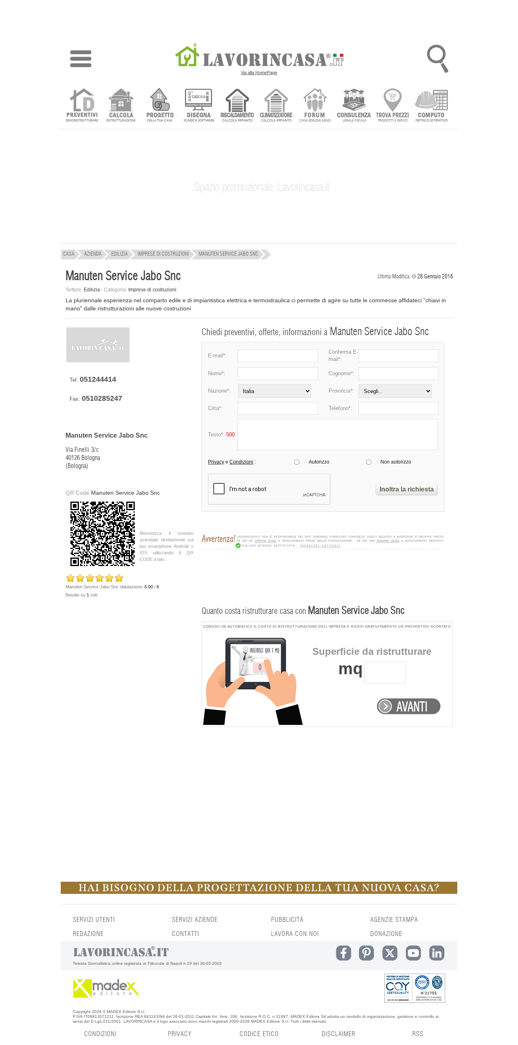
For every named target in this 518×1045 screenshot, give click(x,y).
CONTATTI (185, 934)
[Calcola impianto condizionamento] (276, 106)
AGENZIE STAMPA (394, 920)
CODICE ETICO (259, 1034)
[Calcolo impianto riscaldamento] (237, 106)
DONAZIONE (386, 934)
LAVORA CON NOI (295, 934)
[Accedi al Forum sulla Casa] (315, 106)
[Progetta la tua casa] (259, 892)
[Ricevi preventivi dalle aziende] (82, 106)
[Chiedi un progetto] (159, 106)
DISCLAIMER (338, 1034)
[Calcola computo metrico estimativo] (431, 106)
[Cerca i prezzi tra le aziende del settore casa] (392, 106)
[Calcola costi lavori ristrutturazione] (120, 106)
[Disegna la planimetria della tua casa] (198, 106)
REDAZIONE (88, 934)
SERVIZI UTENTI (94, 920)
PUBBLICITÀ (287, 920)
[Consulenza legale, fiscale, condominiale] (354, 106)
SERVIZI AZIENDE (195, 920)
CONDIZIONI (100, 1034)
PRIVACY (179, 1034)
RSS (417, 1034)
